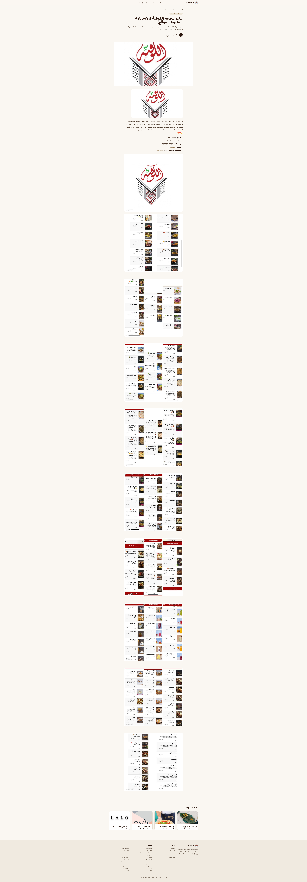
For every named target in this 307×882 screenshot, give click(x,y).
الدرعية (150, 868)
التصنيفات (151, 2)
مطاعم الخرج (149, 855)
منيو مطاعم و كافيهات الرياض (170, 9)
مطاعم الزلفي (149, 861)
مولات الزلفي (126, 868)
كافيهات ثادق (126, 866)
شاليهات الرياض (125, 852)
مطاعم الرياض (149, 848)
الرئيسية (159, 2)
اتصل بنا (138, 2)
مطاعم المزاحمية (125, 848)
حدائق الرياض (126, 870)
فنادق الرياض (126, 863)
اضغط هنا (172, 147)
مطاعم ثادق (126, 859)
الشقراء (127, 855)
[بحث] (110, 2)
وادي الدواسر (149, 866)
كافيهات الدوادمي (125, 857)
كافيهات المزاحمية (125, 861)
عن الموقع (144, 2)
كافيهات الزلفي (126, 850)
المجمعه (150, 857)
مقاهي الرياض (149, 850)
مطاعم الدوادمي (148, 859)
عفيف (151, 870)
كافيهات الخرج (149, 863)
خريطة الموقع (172, 857)
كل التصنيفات (172, 850)
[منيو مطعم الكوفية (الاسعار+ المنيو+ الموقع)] (153, 103)
